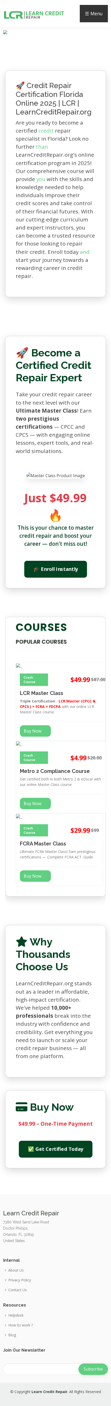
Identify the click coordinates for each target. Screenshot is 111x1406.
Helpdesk (15, 1315)
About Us (16, 1270)
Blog (12, 1335)
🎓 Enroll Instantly (55, 569)
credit (46, 130)
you (40, 179)
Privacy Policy (19, 1280)
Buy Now (32, 731)
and (85, 251)
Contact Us (17, 1290)
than (42, 146)
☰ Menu (94, 13)
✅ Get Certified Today (55, 1149)
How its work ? (20, 1325)
